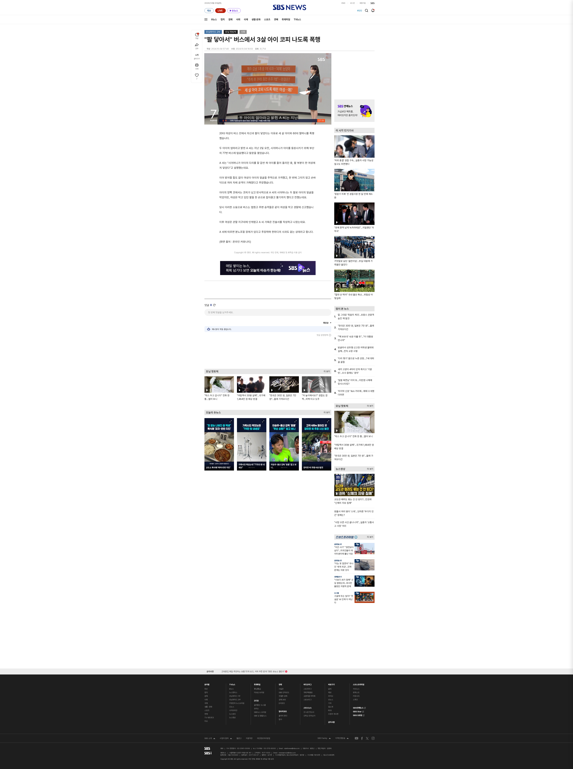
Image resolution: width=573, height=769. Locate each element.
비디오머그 (308, 684)
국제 (246, 19)
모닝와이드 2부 (213, 31)
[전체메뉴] (206, 19)
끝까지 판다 (283, 716)
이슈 (206, 721)
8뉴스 (214, 19)
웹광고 (239, 738)
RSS (330, 710)
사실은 (281, 689)
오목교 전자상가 (309, 716)
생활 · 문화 (208, 707)
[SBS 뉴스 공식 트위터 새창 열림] (367, 738)
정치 (223, 19)
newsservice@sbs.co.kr (287, 753)
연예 (276, 19)
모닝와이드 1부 (234, 696)
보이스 (256, 708)
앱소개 (330, 707)
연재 (280, 684)
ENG (343, 3)
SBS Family (324, 738)
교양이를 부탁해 (309, 696)
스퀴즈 (355, 700)
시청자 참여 (226, 738)
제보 (329, 692)
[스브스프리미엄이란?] (357, 537)
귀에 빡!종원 (308, 692)
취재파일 (286, 19)
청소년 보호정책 (328, 755)
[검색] (366, 10)
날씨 (329, 689)
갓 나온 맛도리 (309, 712)
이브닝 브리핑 (259, 692)
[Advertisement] (267, 352)
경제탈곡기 (338, 577)
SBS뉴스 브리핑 (260, 712)
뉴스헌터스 (233, 692)
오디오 (256, 700)
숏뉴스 (330, 700)
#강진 (359, 10)
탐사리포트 (283, 711)
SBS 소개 (209, 738)
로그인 (352, 3)
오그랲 (336, 593)
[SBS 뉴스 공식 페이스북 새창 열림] (362, 738)
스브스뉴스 (308, 707)
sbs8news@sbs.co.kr (292, 748)
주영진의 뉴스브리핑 (236, 703)
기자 (329, 703)
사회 (238, 19)
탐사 (280, 719)
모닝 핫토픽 (230, 31)
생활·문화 (256, 19)
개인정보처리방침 (263, 738)
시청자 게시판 (333, 714)
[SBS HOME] (372, 3)
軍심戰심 (257, 689)
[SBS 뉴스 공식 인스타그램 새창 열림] (373, 738)
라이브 (330, 696)
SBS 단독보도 (284, 692)
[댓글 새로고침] (214, 305)
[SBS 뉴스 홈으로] (289, 7)
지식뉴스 (356, 689)
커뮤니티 (356, 696)
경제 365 (282, 700)
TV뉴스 (297, 19)
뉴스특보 (232, 717)
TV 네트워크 (209, 717)
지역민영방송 (342, 738)
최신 (206, 689)
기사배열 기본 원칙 (313, 755)
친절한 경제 (283, 696)
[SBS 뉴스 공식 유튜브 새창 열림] (356, 738)
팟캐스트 (356, 692)
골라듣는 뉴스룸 (260, 705)
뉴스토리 (232, 714)
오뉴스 (231, 707)
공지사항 (331, 722)
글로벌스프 (338, 544)
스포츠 (267, 19)
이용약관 (249, 738)
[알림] (373, 10)
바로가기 (331, 684)
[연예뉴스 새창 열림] (354, 110)
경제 (230, 19)
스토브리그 (308, 700)
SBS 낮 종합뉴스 (260, 716)
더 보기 (326, 371)
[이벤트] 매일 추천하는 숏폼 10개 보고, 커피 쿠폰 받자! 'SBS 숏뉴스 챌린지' (253, 671)
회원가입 (363, 3)
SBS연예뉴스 (358, 707)
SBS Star (357, 711)
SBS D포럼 (357, 715)
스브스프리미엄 (358, 684)
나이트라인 (233, 710)
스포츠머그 (308, 689)
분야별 (206, 684)
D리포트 (282, 703)
